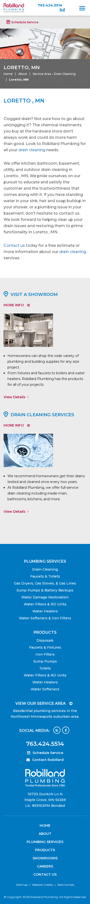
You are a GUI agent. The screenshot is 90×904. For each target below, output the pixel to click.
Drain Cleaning (45, 569)
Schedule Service (24, 22)
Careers (45, 866)
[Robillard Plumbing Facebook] (65, 730)
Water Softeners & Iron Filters (45, 618)
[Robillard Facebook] (64, 10)
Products (45, 850)
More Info (14, 305)
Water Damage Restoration (45, 597)
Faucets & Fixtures (45, 647)
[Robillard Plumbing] (14, 7)
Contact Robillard (48, 760)
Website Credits (42, 884)
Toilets (45, 668)
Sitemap (22, 884)
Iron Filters (45, 654)
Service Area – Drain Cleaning (54, 74)
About (22, 74)
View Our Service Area (40, 703)
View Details (14, 397)
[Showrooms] (28, 330)
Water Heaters (45, 611)
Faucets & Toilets (45, 576)
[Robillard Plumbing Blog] (61, 10)
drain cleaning (31, 150)
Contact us (14, 245)
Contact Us (45, 874)
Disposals (45, 640)
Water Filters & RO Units (45, 604)
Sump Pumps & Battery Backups (45, 590)
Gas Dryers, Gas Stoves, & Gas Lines (45, 583)
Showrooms (45, 858)
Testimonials (65, 884)
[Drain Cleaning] (28, 450)
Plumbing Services (45, 842)
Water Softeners (45, 689)
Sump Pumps (45, 661)
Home (8, 74)
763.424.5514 (50, 5)
